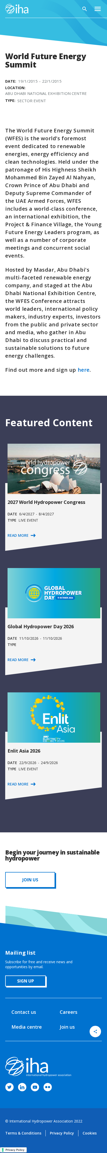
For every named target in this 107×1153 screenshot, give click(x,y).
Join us (67, 1027)
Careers (68, 1012)
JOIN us (30, 880)
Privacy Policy (62, 1133)
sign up (25, 981)
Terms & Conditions (23, 1133)
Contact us (23, 1012)
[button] (97, 9)
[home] (16, 9)
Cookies (90, 1133)
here (84, 369)
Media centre (26, 1027)
